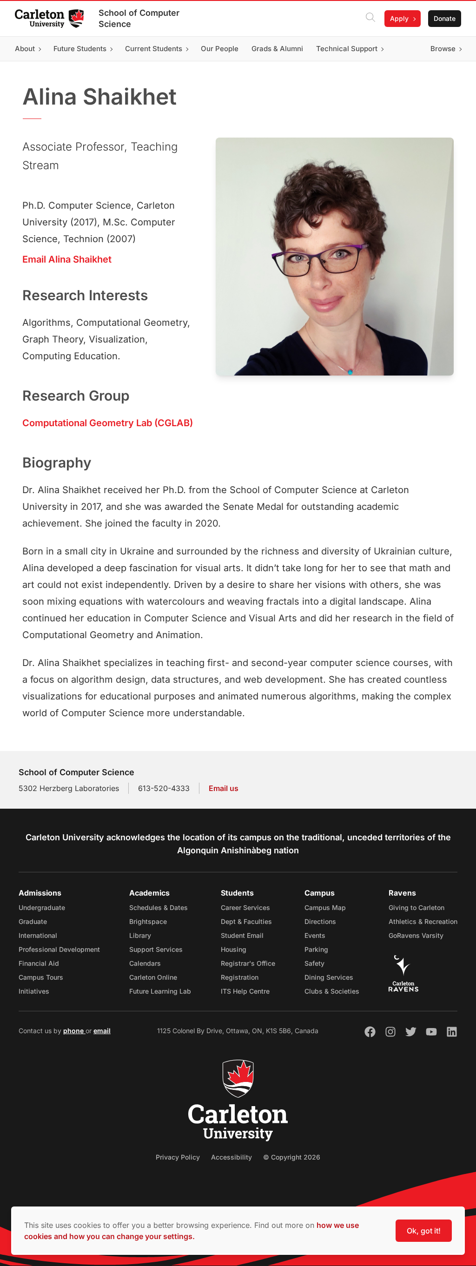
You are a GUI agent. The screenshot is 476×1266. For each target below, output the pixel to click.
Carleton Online (153, 977)
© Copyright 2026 (291, 1157)
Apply (399, 18)
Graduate (33, 921)
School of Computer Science (139, 18)
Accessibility (231, 1157)
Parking (316, 949)
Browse (443, 48)
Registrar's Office (248, 963)
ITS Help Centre (245, 991)
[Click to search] (370, 18)
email (102, 1031)
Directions (320, 921)
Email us (223, 788)
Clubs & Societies (331, 991)
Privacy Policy (178, 1157)
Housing (233, 949)
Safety (314, 963)
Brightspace (148, 921)
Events (314, 935)
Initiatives (34, 991)
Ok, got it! (424, 1230)
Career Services (245, 907)
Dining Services (328, 977)
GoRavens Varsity (416, 935)
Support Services (156, 949)
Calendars (145, 963)
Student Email (242, 935)
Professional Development (59, 949)
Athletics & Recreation (423, 921)
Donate (445, 18)
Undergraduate (42, 907)
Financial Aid (39, 963)
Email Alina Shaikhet (67, 259)
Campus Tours (41, 977)
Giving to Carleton (416, 907)
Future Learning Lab (160, 991)
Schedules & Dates (158, 907)
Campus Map (325, 907)
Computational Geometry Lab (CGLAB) (107, 423)
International (38, 935)
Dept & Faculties (246, 921)
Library (140, 935)
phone (74, 1031)
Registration (239, 977)
